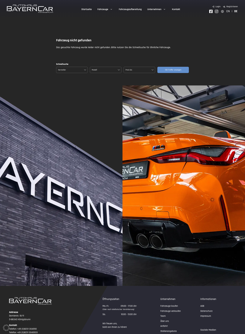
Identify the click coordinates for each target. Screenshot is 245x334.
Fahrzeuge (102, 9)
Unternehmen (154, 9)
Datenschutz (206, 311)
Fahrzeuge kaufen (169, 306)
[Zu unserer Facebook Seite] (211, 11)
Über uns (164, 321)
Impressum (205, 316)
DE (235, 11)
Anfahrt (164, 326)
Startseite (86, 9)
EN (228, 11)
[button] (6, 328)
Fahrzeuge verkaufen (170, 311)
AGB (202, 306)
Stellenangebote (168, 331)
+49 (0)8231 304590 (27, 328)
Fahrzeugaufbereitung (130, 9)
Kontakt (176, 9)
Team (163, 316)
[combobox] (72, 70)
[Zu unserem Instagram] (216, 11)
